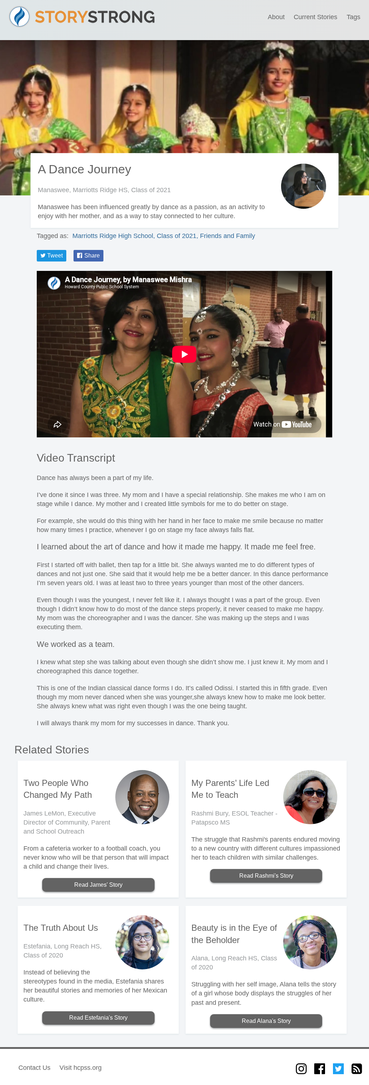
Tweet (54, 255)
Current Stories (315, 17)
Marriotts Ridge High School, (114, 235)
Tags (353, 17)
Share (91, 255)
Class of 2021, (178, 235)
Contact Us (34, 1067)
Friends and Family (227, 235)
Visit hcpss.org (80, 1067)
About (276, 17)
